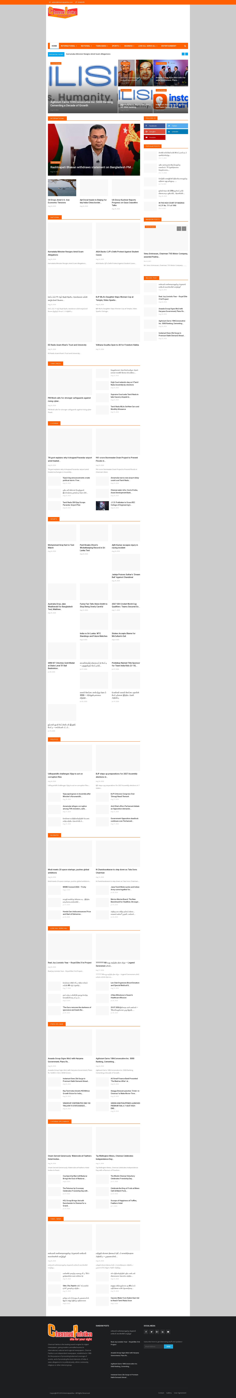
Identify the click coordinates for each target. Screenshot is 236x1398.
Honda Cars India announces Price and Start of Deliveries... (77, 913)
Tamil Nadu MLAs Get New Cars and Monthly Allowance (125, 408)
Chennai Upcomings (59, 1121)
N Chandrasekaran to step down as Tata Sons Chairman (116, 871)
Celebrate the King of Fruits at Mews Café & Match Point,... (125, 1189)
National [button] (86, 46)
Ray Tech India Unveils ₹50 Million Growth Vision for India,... (76, 1092)
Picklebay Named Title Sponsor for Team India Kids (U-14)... (126, 664)
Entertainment (168, 46)
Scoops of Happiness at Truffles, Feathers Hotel (124, 1202)
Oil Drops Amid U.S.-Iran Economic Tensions (59, 201)
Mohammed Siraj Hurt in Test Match (82, 54)
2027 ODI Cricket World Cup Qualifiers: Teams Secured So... (126, 605)
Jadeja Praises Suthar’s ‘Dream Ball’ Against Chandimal (126, 575)
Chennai (54, 423)
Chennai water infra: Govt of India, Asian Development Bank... (124, 491)
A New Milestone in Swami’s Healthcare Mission (122, 996)
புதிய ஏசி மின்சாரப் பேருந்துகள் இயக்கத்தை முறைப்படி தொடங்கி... (75, 491)
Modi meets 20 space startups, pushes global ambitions (68, 871)
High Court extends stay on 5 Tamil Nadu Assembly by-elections (124, 383)
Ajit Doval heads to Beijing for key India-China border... (93, 201)
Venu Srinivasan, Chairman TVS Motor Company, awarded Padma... (166, 255)
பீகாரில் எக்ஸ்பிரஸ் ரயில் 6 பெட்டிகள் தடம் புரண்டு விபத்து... (173, 154)
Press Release (56, 1024)
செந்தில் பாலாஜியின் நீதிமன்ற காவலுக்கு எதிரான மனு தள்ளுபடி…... (173, 180)
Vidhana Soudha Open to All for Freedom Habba (117, 345)
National (54, 217)
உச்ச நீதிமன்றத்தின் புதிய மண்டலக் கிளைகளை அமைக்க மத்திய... (123, 1274)
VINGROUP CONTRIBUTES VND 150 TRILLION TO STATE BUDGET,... (76, 1104)
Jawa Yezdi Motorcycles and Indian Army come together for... (125, 888)
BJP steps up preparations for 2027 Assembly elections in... (116, 775)
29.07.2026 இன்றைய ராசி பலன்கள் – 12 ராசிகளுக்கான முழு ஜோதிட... (124, 1008)
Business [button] (128, 46)
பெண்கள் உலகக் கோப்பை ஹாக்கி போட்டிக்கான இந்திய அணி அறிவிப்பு (125, 695)
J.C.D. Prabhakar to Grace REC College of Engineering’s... (123, 503)
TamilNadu (55, 363)
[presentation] (50, 86)
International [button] (68, 46)
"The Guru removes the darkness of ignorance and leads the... (77, 1008)
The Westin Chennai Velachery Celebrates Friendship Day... (123, 1177)
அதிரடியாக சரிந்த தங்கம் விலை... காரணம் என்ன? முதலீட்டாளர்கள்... (123, 913)
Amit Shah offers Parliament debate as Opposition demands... (125, 807)
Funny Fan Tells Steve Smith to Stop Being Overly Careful (93, 605)
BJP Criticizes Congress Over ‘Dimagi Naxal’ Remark (123, 795)
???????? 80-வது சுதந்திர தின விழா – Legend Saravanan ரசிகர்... (115, 964)
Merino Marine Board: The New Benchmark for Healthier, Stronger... (125, 900)
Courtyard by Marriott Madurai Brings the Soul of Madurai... (75, 1177)
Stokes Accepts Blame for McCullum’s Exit (123, 634)
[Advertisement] (143, 23)
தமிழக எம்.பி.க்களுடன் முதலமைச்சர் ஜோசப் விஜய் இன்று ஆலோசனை (76, 1299)
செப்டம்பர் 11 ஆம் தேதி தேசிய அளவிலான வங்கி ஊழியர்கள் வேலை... (68, 298)
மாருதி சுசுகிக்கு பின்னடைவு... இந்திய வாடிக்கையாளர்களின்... (76, 900)
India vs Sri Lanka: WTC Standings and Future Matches (93, 634)
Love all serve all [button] (147, 46)
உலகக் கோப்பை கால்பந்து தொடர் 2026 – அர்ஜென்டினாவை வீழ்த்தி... (93, 695)
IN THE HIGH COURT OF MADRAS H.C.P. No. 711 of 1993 (171, 204)
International (57, 118)
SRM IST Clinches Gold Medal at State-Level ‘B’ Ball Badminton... (61, 666)
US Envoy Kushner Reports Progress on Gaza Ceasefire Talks (125, 202)
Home (54, 46)
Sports (53, 519)
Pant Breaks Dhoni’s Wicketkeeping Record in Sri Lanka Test (92, 548)
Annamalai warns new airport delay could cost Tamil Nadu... (125, 479)
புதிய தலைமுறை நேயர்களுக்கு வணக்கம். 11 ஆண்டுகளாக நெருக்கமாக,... (169, 167)
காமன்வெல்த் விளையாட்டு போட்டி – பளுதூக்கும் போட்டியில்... (93, 664)
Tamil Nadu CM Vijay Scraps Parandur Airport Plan (74, 503)
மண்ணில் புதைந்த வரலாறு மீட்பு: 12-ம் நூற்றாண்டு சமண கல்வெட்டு (76, 1274)
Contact (161, 1393)
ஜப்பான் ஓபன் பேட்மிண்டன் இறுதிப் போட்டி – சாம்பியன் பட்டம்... (62, 726)
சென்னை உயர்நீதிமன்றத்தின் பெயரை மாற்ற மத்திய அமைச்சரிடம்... (76, 819)
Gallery (169, 1393)
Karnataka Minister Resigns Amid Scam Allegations (65, 253)
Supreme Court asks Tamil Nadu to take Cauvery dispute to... (125, 395)
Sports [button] (115, 46)
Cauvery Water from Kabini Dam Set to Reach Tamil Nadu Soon (125, 1299)
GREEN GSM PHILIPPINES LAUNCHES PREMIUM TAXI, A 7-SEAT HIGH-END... (125, 1105)
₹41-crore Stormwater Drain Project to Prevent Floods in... (117, 459)
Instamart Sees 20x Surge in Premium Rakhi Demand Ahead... (76, 1080)
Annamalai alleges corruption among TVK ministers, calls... (75, 807)
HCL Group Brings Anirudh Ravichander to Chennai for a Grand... (74, 1203)
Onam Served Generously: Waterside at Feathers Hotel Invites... (70, 1157)
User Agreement (180, 1393)
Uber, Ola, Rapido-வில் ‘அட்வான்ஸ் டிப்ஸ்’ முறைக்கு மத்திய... (75, 1287)
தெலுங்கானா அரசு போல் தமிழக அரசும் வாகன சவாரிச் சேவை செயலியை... (124, 371)
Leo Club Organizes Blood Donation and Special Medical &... (125, 984)
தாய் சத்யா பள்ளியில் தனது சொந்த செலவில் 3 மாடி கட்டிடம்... (75, 996)
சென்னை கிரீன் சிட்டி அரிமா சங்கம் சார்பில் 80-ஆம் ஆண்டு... (75, 984)
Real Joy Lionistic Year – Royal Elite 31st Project (69, 963)
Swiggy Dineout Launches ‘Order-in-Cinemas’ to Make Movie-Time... (125, 1092)
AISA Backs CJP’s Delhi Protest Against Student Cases (117, 253)
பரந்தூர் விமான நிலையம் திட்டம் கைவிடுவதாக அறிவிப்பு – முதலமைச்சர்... (114, 1255)
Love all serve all (58, 928)
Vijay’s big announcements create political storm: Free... (76, 479)
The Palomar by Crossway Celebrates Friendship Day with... (76, 1189)
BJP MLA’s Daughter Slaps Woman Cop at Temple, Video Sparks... (114, 298)
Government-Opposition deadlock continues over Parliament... (124, 819)
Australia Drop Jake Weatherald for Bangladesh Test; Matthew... (60, 607)
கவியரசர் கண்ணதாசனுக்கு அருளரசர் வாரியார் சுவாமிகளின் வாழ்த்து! (67, 1255)
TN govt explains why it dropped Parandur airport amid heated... (70, 459)
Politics (54, 739)
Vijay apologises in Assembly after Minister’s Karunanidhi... (77, 795)
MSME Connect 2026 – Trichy (74, 887)
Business (54, 835)
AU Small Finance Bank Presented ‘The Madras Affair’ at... (124, 1080)
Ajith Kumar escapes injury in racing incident (125, 546)
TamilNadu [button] (101, 46)
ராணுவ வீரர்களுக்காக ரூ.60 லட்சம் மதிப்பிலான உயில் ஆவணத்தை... (123, 1287)
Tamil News (55, 1219)
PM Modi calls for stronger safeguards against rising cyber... (69, 399)
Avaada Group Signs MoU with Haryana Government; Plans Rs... (65, 1060)
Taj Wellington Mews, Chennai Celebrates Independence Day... (114, 1157)
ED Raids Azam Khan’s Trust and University (67, 345)
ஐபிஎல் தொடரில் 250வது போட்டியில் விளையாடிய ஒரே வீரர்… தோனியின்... (172, 192)
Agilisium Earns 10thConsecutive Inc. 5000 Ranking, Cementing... (115, 1060)
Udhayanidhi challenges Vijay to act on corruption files (65, 775)
